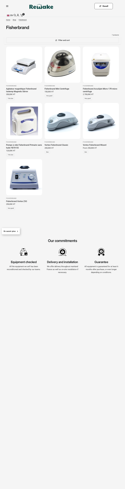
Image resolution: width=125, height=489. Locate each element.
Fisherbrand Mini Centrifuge (57, 89)
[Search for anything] (15, 15)
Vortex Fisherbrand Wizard (94, 145)
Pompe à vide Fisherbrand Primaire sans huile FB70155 (24, 146)
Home (8, 20)
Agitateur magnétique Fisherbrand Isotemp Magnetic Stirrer (21, 90)
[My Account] (18, 15)
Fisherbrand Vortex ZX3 (16, 201)
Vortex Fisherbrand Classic (56, 145)
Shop (14, 20)
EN (11, 15)
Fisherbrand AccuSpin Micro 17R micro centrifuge (100, 90)
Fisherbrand (23, 20)
